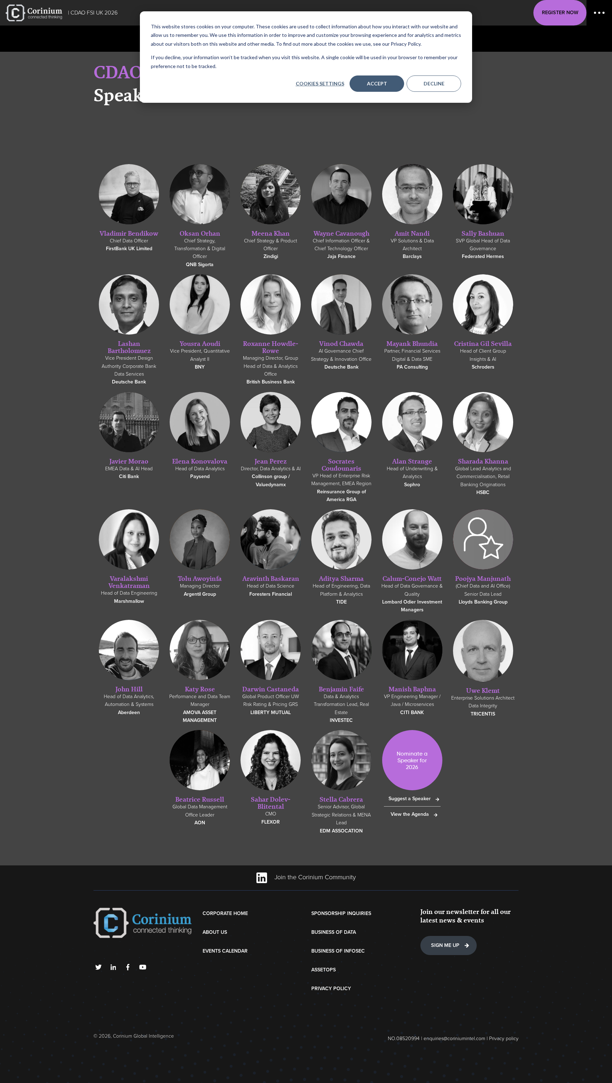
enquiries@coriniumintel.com (454, 1039)
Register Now (560, 13)
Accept (377, 83)
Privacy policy (503, 1039)
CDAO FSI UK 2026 (94, 12)
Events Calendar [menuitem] (225, 951)
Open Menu (599, 13)
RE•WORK (34, 13)
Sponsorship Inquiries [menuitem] (341, 913)
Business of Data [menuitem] (333, 932)
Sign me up (445, 945)
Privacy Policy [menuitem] (331, 989)
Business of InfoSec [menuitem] (338, 951)
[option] (129, 211)
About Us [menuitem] (215, 932)
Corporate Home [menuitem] (225, 913)
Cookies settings (320, 83)
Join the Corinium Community (314, 877)
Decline (434, 83)
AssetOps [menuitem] (323, 970)
